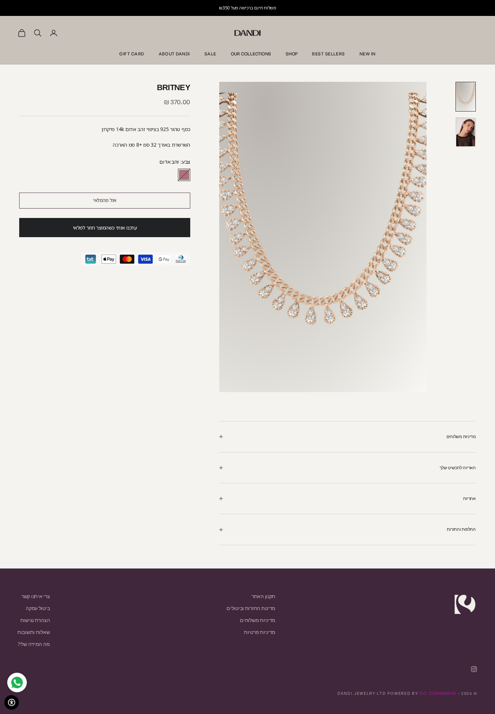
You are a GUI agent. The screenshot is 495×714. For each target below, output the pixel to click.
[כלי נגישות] (11, 702)
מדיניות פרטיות (259, 632)
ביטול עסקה (38, 608)
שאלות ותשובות (33, 632)
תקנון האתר (263, 596)
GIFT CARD (131, 53)
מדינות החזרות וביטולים (250, 608)
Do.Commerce (438, 693)
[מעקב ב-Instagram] (474, 669)
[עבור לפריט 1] (466, 97)
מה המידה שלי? (34, 644)
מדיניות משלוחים (257, 620)
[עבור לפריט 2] (466, 132)
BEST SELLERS (328, 53)
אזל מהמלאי (104, 200)
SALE (210, 53)
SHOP (292, 53)
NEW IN (367, 53)
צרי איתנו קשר (35, 596)
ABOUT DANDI (174, 53)
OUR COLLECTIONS (251, 53)
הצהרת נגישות (35, 620)
